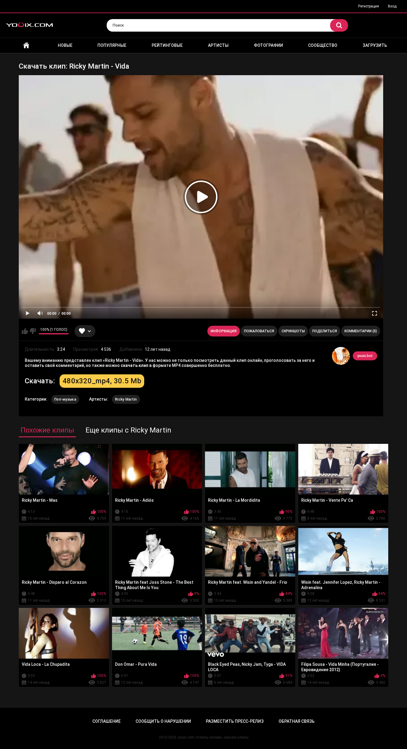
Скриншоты (293, 331)
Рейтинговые (167, 45)
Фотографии (268, 45)
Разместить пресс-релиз (235, 721)
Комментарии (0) (360, 331)
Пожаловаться (259, 331)
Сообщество (322, 45)
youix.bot (365, 356)
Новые (65, 45)
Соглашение (106, 721)
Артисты (218, 45)
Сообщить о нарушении (163, 721)
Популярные (111, 45)
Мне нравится (25, 331)
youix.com (186, 737)
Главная (26, 45)
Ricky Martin (126, 399)
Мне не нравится (32, 331)
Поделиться (324, 331)
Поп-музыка (65, 399)
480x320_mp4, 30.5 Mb (102, 381)
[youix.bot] (341, 356)
